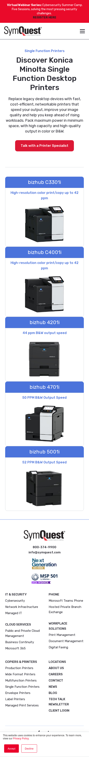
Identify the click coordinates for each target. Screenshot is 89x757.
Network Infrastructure (21, 607)
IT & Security (16, 594)
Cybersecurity (15, 601)
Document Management (66, 641)
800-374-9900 (44, 547)
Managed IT (13, 613)
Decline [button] (29, 748)
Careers (56, 674)
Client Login (59, 710)
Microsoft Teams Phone (66, 601)
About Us (56, 668)
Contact (56, 680)
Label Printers (15, 699)
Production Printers (19, 668)
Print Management (62, 635)
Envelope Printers (17, 693)
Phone (54, 594)
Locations (57, 662)
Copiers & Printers (21, 662)
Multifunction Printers (21, 680)
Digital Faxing (58, 647)
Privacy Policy (21, 738)
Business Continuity (19, 642)
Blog (53, 693)
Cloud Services (18, 624)
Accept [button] (11, 748)
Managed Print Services (22, 705)
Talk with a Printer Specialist (44, 146)
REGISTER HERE (44, 17)
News (53, 687)
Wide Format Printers (20, 674)
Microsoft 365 (15, 648)
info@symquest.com (45, 552)
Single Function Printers (22, 687)
